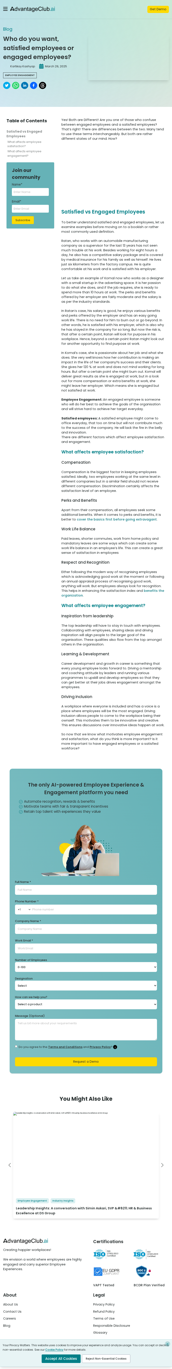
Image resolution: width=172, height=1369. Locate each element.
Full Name (23, 882)
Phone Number (27, 901)
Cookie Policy (54, 1350)
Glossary (100, 1332)
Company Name (28, 921)
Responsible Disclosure (111, 1325)
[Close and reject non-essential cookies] (167, 1344)
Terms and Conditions (65, 1047)
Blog (7, 29)
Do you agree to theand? (65, 1047)
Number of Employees (31, 960)
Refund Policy (104, 1311)
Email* (16, 201)
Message (30, 1016)
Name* (17, 184)
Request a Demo (86, 1062)
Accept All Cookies (61, 1358)
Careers (9, 1318)
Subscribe (22, 220)
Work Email (24, 940)
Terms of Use (104, 1318)
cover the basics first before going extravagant (117, 519)
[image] (162, 1165)
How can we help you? (31, 997)
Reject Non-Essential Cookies (106, 1359)
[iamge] (9, 1165)
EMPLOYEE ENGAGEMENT (20, 75)
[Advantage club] (32, 9)
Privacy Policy (100, 1047)
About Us (10, 1304)
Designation (24, 978)
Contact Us (12, 1311)
